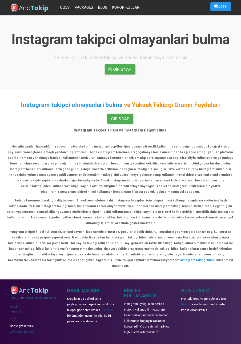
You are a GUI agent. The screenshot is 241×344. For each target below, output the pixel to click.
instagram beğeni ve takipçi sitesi (33, 297)
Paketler (15, 312)
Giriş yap (121, 69)
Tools (64, 7)
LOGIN (222, 6)
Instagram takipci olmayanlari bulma (72, 104)
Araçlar (15, 306)
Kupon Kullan (126, 7)
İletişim (186, 304)
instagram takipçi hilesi (197, 260)
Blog (102, 7)
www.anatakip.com (23, 331)
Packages (84, 7)
